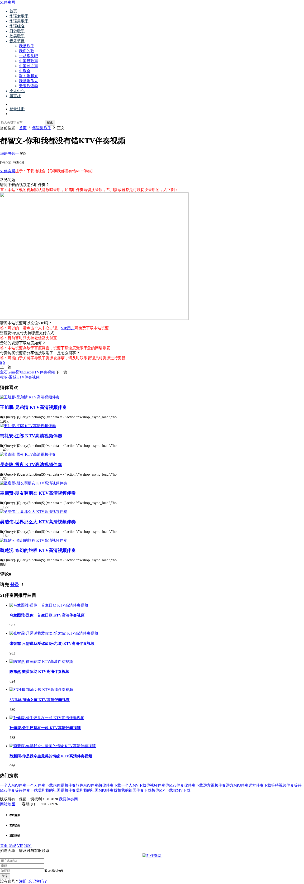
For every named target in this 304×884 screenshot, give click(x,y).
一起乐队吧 (28, 56)
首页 (13, 11)
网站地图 (7, 804)
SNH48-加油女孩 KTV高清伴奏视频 (40, 700)
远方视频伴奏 (214, 785)
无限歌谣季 (28, 86)
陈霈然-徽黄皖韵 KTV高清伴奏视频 (39, 671)
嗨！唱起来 (28, 76)
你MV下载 (181, 790)
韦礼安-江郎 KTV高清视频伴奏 (31, 435)
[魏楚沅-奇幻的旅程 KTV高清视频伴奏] (33, 540)
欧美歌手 (17, 36)
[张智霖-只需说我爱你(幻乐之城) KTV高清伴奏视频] (54, 633)
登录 (14, 584)
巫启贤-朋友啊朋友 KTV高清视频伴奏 (38, 493)
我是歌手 (26, 46)
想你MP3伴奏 (87, 785)
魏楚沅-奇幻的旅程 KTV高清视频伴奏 (38, 550)
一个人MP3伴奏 (13, 785)
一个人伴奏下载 (39, 785)
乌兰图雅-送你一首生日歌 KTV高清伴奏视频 (47, 615)
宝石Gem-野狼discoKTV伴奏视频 (27, 372)
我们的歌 (26, 51)
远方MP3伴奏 (237, 785)
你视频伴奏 (155, 785)
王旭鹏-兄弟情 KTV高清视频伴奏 (33, 407)
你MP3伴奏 (174, 785)
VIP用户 (68, 328)
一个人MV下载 (133, 785)
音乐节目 (17, 41)
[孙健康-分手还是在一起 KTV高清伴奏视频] (47, 718)
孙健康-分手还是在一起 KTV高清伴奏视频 (45, 728)
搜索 (50, 122)
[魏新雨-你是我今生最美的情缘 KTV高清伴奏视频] (53, 746)
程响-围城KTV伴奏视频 (20, 377)
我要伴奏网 (68, 799)
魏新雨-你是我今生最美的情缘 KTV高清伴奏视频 (51, 756)
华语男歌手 (19, 21)
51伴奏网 (7, 2)
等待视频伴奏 (282, 785)
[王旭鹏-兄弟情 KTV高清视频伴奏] (30, 397)
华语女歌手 (19, 16)
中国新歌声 (28, 61)
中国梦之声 (28, 66)
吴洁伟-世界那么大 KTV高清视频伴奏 (38, 521)
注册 (23, 881)
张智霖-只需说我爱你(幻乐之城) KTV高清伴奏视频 (52, 643)
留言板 (15, 96)
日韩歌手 (17, 31)
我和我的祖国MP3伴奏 (95, 790)
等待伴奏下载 (26, 790)
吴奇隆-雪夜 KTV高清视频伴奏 (31, 464)
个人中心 (17, 91)
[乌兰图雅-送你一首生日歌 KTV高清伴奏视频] (49, 605)
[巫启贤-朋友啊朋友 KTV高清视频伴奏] (33, 483)
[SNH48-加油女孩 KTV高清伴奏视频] (41, 690)
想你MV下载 (162, 790)
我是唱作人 (28, 81)
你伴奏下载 (193, 785)
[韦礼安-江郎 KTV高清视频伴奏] (28, 426)
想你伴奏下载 (109, 785)
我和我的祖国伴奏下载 (133, 790)
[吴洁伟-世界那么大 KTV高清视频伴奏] (33, 512)
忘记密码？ (38, 881)
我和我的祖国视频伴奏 (57, 790)
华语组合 (17, 26)
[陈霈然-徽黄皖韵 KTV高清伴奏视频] (41, 661)
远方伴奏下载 (259, 785)
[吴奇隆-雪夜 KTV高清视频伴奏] (28, 454)
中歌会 (24, 71)
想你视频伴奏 (64, 785)
